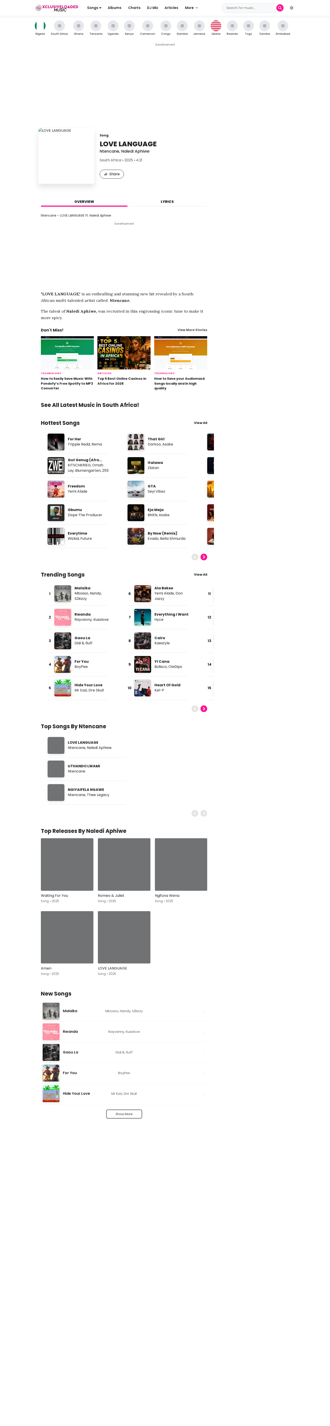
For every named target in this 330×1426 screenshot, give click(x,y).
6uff (89, 643)
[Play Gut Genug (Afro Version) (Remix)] (55, 465)
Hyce (158, 619)
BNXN (152, 515)
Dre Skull (96, 690)
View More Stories (192, 330)
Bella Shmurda (172, 538)
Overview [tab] (84, 201)
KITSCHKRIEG (79, 465)
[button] (291, 7)
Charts (134, 7)
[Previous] (194, 557)
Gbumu (75, 509)
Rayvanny (83, 619)
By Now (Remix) (162, 533)
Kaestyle (162, 643)
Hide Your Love (88, 685)
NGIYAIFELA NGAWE (86, 789)
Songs (93, 7)
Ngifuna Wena (167, 895)
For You (82, 661)
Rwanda (83, 614)
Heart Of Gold (167, 685)
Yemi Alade (77, 491)
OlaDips (175, 666)
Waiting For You (54, 895)
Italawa (155, 462)
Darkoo (154, 444)
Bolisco (160, 666)
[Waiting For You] (67, 864)
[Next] (203, 557)
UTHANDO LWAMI (84, 766)
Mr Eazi (81, 690)
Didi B (79, 643)
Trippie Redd (79, 444)
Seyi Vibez (156, 491)
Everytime (77, 533)
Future (86, 538)
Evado (153, 538)
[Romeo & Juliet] (124, 864)
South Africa (110, 160)
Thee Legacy (98, 794)
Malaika (82, 588)
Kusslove (101, 619)
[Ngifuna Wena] (181, 864)
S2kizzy (81, 598)
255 (105, 470)
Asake (167, 444)
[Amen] (67, 937)
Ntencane (109, 151)
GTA (152, 486)
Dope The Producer (85, 515)
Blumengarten (88, 470)
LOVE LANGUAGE (83, 742)
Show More (124, 1114)
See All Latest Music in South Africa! (90, 405)
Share (114, 174)
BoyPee (81, 666)
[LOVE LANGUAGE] (124, 937)
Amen (46, 968)
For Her (74, 439)
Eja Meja (156, 509)
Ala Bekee (163, 588)
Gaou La (82, 638)
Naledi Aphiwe (135, 151)
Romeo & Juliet (111, 895)
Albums (114, 7)
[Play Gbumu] (55, 512)
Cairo (159, 638)
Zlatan (153, 467)
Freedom (76, 486)
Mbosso (81, 593)
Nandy (95, 593)
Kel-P (159, 690)
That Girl (156, 439)
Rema (97, 444)
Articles (171, 7)
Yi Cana (161, 661)
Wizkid (73, 538)
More (189, 7)
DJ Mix (152, 7)
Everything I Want (171, 614)
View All (200, 423)
